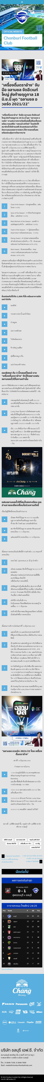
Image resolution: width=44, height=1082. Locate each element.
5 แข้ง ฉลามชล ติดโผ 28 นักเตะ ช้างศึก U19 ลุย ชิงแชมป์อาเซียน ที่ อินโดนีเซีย (32, 859)
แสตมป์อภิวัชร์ (35, 847)
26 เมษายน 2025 (22, 887)
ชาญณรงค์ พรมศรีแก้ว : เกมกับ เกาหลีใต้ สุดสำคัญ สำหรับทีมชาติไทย (11, 859)
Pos (4, 911)
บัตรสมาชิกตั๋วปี (11, 843)
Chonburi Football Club (20, 40)
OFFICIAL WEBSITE (13, 31)
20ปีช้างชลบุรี (8, 840)
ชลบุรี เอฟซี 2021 (35, 840)
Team (10, 911)
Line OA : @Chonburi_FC (8, 1079)
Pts (38, 911)
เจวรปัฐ (37, 843)
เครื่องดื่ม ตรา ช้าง (25, 843)
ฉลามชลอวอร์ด (20, 840)
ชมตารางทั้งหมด (7, 969)
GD (33, 911)
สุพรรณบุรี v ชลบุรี (22, 895)
